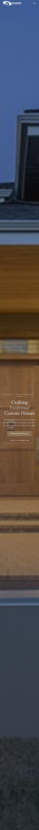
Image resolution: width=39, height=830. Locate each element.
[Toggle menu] (34, 3)
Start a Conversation (19, 440)
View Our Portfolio (19, 433)
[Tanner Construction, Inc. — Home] (12, 3)
